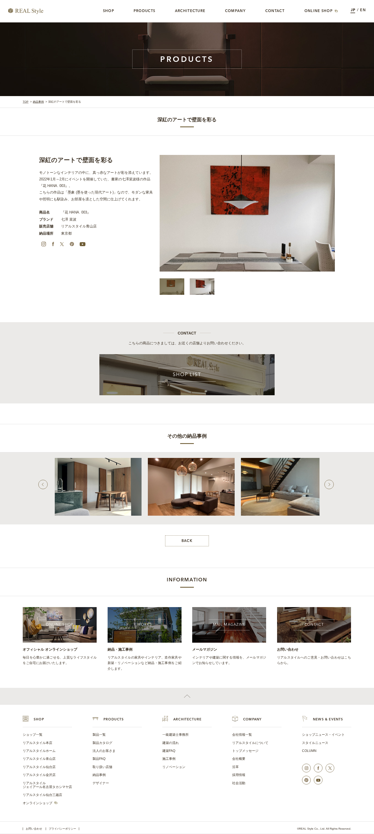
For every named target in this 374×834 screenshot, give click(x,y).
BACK (187, 541)
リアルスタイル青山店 (39, 759)
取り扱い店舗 (102, 767)
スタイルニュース (315, 743)
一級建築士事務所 (175, 735)
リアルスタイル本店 (37, 743)
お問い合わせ (287, 649)
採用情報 (238, 775)
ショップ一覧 (32, 735)
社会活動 (238, 783)
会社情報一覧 (242, 735)
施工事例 (169, 759)
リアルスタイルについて (250, 743)
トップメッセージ (245, 751)
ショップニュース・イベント (323, 735)
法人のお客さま (104, 751)
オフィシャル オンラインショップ (50, 649)
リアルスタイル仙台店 (39, 767)
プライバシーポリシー (62, 828)
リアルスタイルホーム (39, 751)
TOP (25, 101)
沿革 (235, 767)
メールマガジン (204, 649)
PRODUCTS (113, 719)
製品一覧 (99, 735)
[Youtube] (82, 244)
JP (353, 10)
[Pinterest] (71, 244)
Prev (43, 484)
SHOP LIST (187, 374)
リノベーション (173, 767)
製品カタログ (102, 743)
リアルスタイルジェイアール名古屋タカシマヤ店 (47, 785)
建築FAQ (168, 751)
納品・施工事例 (120, 649)
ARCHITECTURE (187, 719)
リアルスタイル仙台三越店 (42, 795)
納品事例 (38, 101)
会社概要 (238, 759)
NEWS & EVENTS (328, 719)
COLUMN (309, 751)
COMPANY (252, 719)
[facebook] (53, 244)
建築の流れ (170, 743)
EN (363, 10)
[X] (61, 244)
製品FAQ (99, 759)
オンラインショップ (37, 803)
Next (329, 484)
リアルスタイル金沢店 (39, 775)
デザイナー (101, 783)
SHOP (39, 719)
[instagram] (43, 244)
